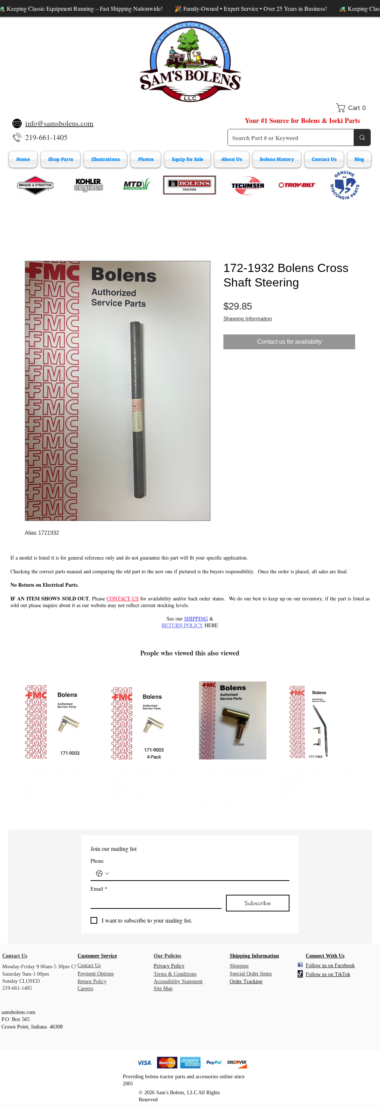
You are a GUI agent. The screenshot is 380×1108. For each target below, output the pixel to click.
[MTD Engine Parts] (136, 185)
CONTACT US (122, 599)
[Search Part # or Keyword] (362, 137)
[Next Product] (367, 721)
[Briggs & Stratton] (35, 185)
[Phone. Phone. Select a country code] (102, 875)
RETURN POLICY (182, 626)
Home (33, 235)
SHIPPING (196, 619)
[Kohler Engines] (88, 185)
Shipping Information (247, 320)
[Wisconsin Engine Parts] (344, 185)
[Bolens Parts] (189, 185)
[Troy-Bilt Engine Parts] (297, 185)
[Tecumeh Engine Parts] (247, 185)
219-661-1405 (46, 137)
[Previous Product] (12, 721)
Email (99, 890)
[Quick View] (62, 722)
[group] (190, 746)
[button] (353, 107)
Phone (97, 862)
